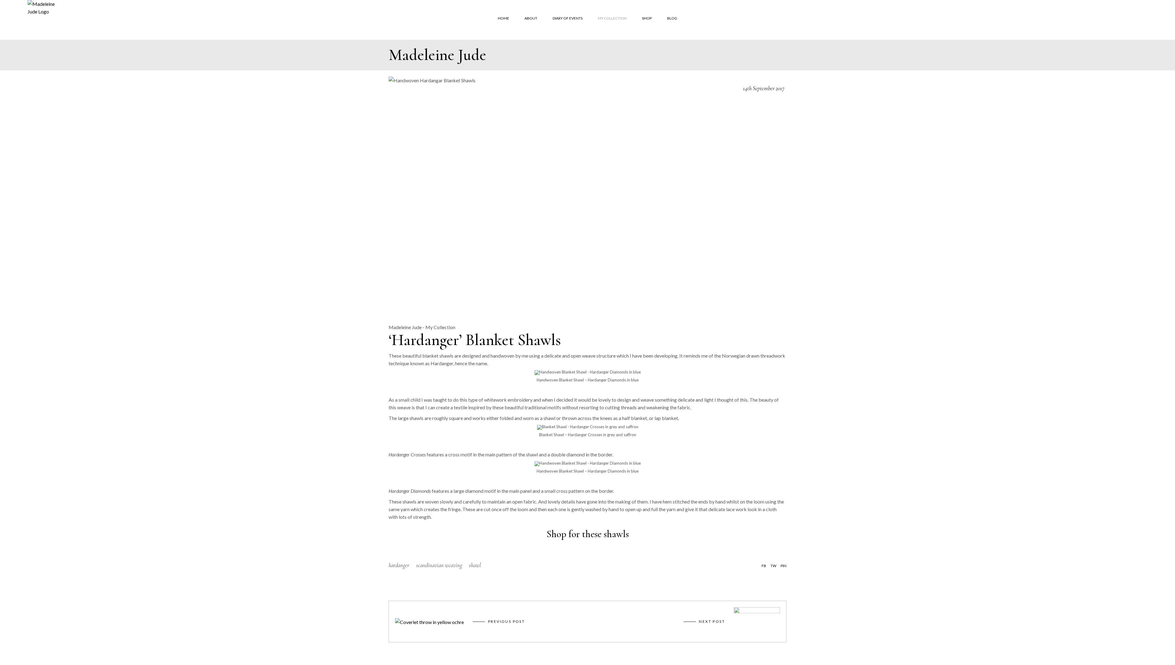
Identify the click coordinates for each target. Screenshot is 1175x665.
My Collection (440, 327)
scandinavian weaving (439, 565)
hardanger (399, 565)
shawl (475, 565)
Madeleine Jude (405, 327)
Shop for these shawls (587, 534)
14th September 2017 (763, 88)
